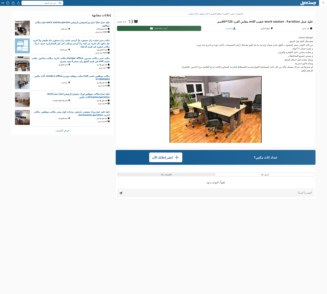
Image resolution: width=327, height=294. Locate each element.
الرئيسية (239, 13)
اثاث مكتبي (192, 13)
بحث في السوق (50, 3)
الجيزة (225, 13)
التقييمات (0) (166, 174)
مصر (232, 13)
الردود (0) (265, 174)
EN (2, 2)
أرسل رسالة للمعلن (160, 28)
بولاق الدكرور (216, 13)
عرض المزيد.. (62, 130)
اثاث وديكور (204, 13)
